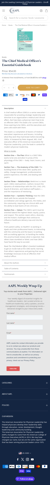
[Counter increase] (13, 88)
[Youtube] (32, 459)
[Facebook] (17, 459)
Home (4, 25)
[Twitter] (22, 459)
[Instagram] (27, 459)
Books (10, 25)
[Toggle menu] (3, 10)
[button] (25, 18)
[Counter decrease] (4, 88)
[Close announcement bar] (47, 2)
